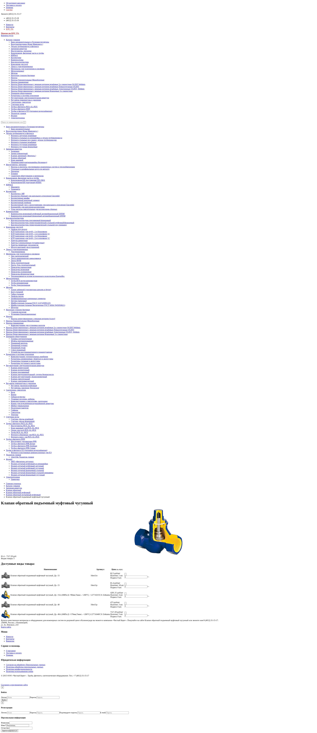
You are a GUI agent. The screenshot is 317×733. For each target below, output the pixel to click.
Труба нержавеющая (19, 283)
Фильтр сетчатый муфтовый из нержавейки (29, 464)
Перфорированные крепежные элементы (28, 298)
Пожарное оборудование (21, 93)
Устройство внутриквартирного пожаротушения (31, 352)
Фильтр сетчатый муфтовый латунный (27, 466)
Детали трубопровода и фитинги (25, 46)
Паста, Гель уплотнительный (23, 265)
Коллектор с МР (18, 194)
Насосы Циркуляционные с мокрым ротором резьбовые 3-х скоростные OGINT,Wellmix (48, 84)
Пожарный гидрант (19, 345)
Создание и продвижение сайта (14, 685)
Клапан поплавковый (20, 372)
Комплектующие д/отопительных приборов (29, 357)
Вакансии (10, 641)
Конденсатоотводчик (20, 62)
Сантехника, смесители (21, 102)
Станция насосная (18, 312)
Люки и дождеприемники (22, 66)
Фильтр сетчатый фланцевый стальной (27, 470)
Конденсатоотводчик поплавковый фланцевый (31, 220)
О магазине (11, 651)
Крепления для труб (19, 64)
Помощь (9, 7)
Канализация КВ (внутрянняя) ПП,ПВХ (28, 180)
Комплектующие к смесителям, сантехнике (29, 401)
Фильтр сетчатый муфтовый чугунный (27, 468)
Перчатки (15, 171)
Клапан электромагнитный (22, 381)
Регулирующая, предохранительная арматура (30, 98)
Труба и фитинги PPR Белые (23, 444)
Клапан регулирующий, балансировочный (29, 377)
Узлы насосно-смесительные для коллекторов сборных (34, 209)
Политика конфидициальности (19, 669)
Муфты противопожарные (22, 341)
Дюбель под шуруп (19, 229)
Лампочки (15, 479)
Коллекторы (16, 58)
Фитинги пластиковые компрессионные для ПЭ (31, 453)
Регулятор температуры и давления (26, 100)
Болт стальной (17, 292)
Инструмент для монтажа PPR (24, 441)
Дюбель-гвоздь (17, 296)
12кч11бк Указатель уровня (22, 457)
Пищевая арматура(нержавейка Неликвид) (29, 162)
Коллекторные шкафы (20, 198)
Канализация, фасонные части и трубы (27, 53)
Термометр (15, 189)
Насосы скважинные (19, 82)
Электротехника (18, 118)
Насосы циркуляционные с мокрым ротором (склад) (33, 319)
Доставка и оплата (14, 5)
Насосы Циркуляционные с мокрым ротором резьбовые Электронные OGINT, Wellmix (47, 89)
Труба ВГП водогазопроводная (24, 281)
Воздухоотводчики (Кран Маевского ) (27, 44)
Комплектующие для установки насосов (28, 325)
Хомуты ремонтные (19, 240)
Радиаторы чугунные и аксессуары (25, 363)
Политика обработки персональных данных (24, 667)
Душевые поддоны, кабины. (23, 399)
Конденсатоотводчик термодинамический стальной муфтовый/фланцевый (42, 223)
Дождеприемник (18, 252)
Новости (9, 25)
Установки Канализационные (23, 314)
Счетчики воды (17, 104)
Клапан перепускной (20, 368)
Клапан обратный (18, 158)
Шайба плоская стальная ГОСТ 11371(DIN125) (31, 303)
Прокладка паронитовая (21, 267)
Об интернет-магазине (15, 3)
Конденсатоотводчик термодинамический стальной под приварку (39, 225)
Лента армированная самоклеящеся (26, 258)
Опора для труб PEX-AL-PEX (23, 430)
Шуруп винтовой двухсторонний (25, 247)
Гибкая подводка (18, 397)
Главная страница (13, 484)
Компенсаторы (17, 60)
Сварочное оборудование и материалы (27, 176)
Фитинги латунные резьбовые (24, 136)
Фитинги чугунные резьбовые (24, 144)
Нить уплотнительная (20, 263)
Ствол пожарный (18, 350)
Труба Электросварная (20, 285)
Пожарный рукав (18, 348)
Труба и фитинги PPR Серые (23, 448)
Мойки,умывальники (20, 406)
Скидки (9, 10)
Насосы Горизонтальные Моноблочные (27, 80)
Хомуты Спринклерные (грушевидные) (27, 243)
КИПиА (14, 55)
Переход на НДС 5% (10, 33)
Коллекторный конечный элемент (25, 200)
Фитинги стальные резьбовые (23, 142)
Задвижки (15, 151)
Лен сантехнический (19, 256)
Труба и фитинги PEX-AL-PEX (24, 107)
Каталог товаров (13, 40)
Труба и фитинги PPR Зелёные (24, 446)
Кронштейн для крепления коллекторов (28, 207)
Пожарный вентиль (19, 343)
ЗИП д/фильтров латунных (22, 461)
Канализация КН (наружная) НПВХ (26, 182)
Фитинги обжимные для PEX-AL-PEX (27, 435)
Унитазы (14, 415)
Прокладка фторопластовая (22, 274)
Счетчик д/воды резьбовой (22, 419)
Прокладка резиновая (20, 269)
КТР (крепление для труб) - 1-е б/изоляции (29, 232)
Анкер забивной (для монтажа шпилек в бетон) (31, 290)
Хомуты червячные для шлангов (24, 245)
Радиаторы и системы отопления (25, 95)
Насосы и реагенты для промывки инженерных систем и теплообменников (43, 167)
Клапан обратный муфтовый (18, 492)
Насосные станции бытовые (23, 75)
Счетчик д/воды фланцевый (23, 421)
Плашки (14, 173)
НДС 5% (9, 29)
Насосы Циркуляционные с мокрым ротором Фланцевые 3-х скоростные (42, 91)
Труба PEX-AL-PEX (19, 432)
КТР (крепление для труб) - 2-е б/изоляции (29, 236)
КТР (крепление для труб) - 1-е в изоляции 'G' (30, 234)
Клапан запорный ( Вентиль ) (23, 156)
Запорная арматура (19, 49)
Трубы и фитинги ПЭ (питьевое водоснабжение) (31, 111)
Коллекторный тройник (21, 203)
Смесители (15, 412)
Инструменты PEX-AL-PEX (23, 426)
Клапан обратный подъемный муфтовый (23, 495)
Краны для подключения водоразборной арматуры (32, 403)
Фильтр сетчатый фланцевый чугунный (28, 475)
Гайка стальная (17, 294)
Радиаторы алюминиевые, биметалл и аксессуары (32, 359)
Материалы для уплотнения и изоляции (28, 69)
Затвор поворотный (19, 153)
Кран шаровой (17, 160)
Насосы (14, 78)
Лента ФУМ (16, 261)
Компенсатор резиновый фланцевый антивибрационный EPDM (38, 216)
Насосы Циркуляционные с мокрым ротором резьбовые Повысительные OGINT (45, 87)
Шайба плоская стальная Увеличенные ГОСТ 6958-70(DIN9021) (38, 305)
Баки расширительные (20, 129)
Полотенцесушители (19, 408)
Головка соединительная (21, 339)
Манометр (15, 187)
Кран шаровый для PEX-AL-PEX (25, 428)
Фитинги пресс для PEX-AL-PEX (25, 437)
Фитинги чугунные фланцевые (24, 147)
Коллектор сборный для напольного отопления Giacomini (35, 196)
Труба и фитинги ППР (20, 109)
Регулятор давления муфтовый (24, 386)
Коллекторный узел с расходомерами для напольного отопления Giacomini (42, 205)
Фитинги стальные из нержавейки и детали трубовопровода (36, 138)
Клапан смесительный (20, 379)
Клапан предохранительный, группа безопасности (32, 374)
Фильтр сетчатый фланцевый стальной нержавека (32, 473)
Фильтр (14, 116)
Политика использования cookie (19, 671)
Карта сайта (6, 627)
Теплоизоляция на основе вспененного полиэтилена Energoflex (38, 276)
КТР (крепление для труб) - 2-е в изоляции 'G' (30, 238)
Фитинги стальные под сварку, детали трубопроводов (34, 140)
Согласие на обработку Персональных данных (25, 665)
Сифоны (14, 410)
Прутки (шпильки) (19, 301)
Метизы (14, 73)
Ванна (13, 394)
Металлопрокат (17, 71)
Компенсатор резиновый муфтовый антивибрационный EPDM (38, 214)
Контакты (10, 27)
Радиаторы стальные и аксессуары (25, 361)
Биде (13, 392)
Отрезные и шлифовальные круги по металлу (30, 169)
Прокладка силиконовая (21, 272)
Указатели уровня (18, 113)
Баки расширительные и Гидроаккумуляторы (30, 42)
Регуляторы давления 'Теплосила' (25, 388)
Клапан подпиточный (20, 370)
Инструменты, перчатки (21, 51)
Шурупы (14, 307)
